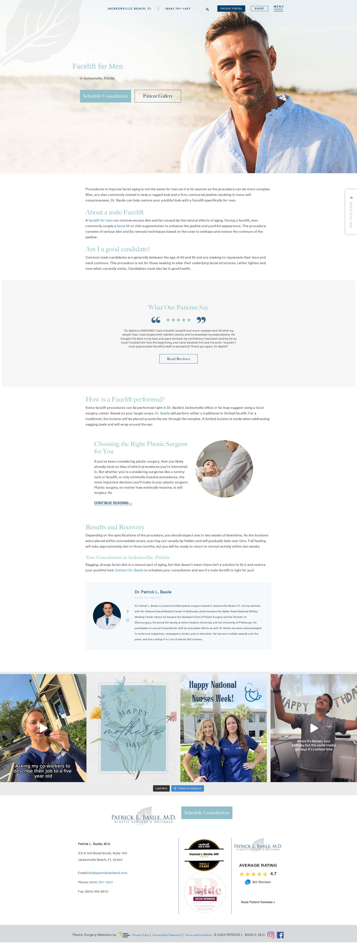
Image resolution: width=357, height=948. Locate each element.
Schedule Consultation (105, 96)
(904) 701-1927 (178, 8)
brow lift (123, 226)
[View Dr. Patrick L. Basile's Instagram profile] (128, 620)
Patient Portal (231, 8)
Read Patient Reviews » (258, 902)
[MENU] (278, 10)
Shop (259, 8)
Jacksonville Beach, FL (130, 8)
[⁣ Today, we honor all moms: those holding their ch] (133, 728)
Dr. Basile (163, 413)
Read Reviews (178, 359)
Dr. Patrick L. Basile (153, 591)
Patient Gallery (158, 96)
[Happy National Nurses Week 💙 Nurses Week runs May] (223, 728)
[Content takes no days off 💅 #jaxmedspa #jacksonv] (314, 728)
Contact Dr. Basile (129, 570)
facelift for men (100, 220)
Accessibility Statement (167, 935)
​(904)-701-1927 (101, 882)
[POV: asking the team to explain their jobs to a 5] (43, 728)
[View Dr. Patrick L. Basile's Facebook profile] (128, 611)
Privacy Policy (140, 935)
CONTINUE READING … (113, 503)
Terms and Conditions (198, 935)
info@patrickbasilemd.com (107, 873)
